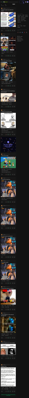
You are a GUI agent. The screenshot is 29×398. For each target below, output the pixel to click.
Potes (21, 25)
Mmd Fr (3, 53)
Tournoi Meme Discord (5, 130)
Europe (19, 17)
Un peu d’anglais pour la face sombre (8, 342)
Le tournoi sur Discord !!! (5, 179)
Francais (3, 387)
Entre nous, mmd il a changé (6, 60)
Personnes (7, 335)
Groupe (19, 27)
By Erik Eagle (3, 102)
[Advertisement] (22, 7)
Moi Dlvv (23, 16)
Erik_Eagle (4, 8)
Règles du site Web (19, 38)
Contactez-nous (19, 37)
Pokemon (8, 280)
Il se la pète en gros (4, 262)
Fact (2, 207)
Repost (24, 25)
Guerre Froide (9, 305)
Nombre (3, 335)
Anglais (10, 387)
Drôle (23, 15)
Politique (19, 16)
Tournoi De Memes (9, 102)
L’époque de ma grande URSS (6, 111)
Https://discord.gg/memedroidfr (6, 83)
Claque (13, 387)
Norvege (7, 387)
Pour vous (3, 35)
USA (5, 305)
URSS (2, 305)
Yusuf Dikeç (23, 19)
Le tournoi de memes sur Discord (7, 288)
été (22, 20)
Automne (19, 20)
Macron (27, 15)
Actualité (26, 16)
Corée (13, 305)
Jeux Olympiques (23, 17)
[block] (14, 30)
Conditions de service (20, 39)
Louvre (25, 20)
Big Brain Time (4, 366)
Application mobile (19, 36)
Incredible (3, 355)
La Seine (19, 19)
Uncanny (7, 355)
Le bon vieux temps (4, 155)
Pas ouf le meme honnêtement (7, 236)
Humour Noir (19, 15)
